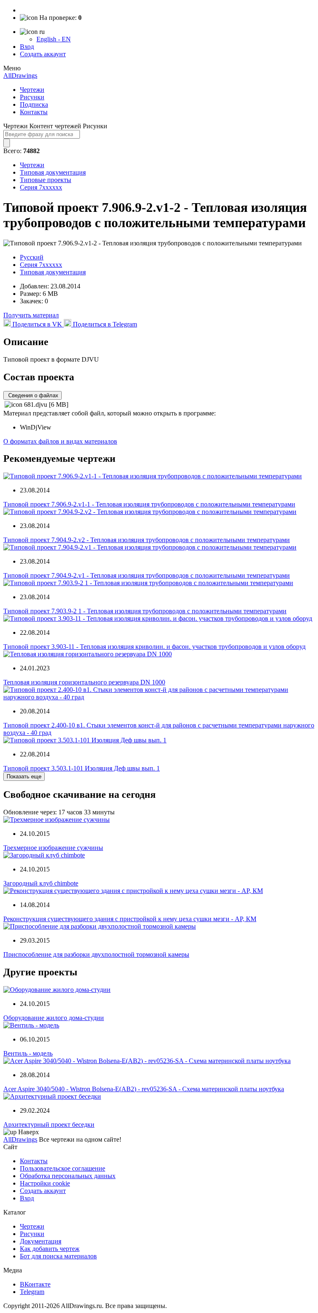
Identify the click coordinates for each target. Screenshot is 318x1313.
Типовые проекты (45, 179)
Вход (27, 46)
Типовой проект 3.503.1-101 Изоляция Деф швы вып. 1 (81, 768)
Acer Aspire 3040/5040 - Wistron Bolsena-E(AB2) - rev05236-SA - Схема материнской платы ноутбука (143, 1088)
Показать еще (24, 776)
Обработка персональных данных (68, 1175)
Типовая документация (53, 172)
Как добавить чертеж (50, 1248)
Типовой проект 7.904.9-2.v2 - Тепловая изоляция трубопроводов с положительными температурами (146, 539)
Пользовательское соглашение (62, 1168)
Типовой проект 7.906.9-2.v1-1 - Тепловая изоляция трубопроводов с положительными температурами (149, 504)
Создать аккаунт (43, 54)
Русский (31, 257)
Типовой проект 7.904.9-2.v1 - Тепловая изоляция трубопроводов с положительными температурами (146, 575)
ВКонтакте (35, 1284)
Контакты (34, 111)
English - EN (53, 39)
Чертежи (32, 89)
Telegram (32, 1291)
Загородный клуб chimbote (40, 883)
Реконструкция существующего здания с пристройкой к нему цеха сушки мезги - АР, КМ (129, 918)
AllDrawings (20, 75)
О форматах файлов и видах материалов (60, 441)
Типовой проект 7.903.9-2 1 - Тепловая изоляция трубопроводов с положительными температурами (145, 610)
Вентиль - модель (28, 1053)
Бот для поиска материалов (58, 1256)
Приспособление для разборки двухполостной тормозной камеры (96, 954)
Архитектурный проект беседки (48, 1124)
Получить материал (31, 315)
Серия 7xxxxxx (41, 187)
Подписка (34, 104)
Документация (40, 1241)
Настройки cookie (45, 1183)
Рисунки (32, 97)
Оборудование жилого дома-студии (53, 1017)
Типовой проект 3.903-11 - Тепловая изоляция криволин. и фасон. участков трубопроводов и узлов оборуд (154, 646)
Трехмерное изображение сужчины (53, 847)
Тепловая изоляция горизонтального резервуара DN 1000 (84, 682)
